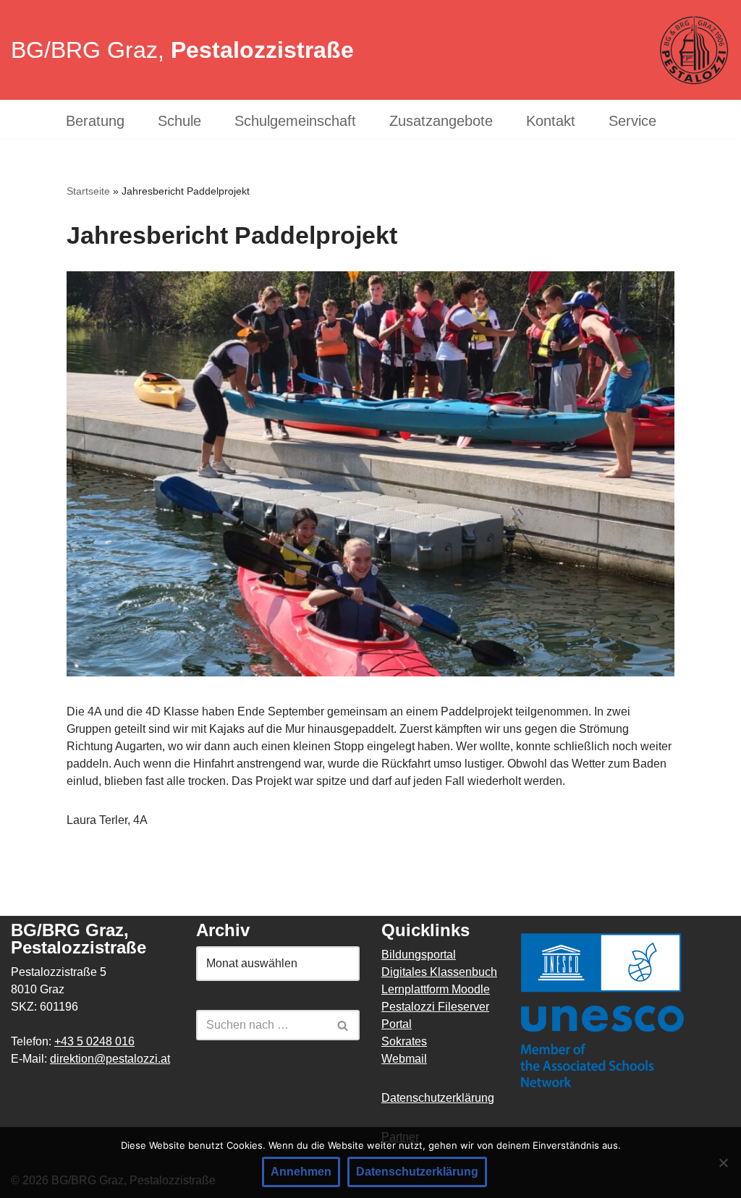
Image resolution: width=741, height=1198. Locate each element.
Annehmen (301, 1171)
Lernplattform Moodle (435, 989)
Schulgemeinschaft (295, 121)
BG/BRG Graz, (182, 50)
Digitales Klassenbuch (439, 972)
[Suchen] (343, 1025)
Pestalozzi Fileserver (435, 1007)
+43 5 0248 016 (94, 1041)
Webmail (404, 1059)
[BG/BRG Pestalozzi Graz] (694, 50)
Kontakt (550, 121)
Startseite (88, 191)
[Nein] (723, 1162)
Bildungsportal (418, 954)
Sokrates (404, 1041)
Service (632, 121)
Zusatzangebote (441, 121)
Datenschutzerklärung (437, 1098)
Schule (179, 121)
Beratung (95, 121)
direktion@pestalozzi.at (110, 1059)
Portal (396, 1024)
